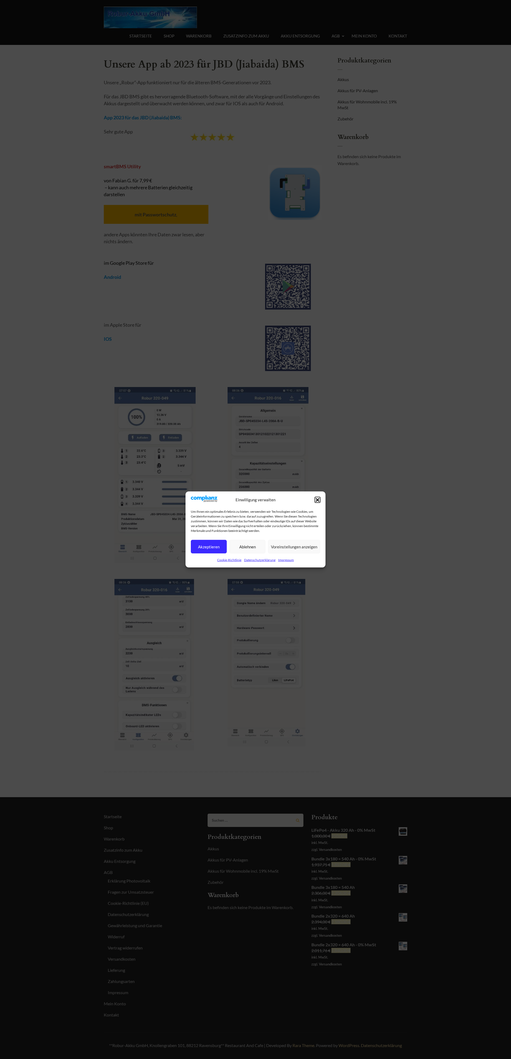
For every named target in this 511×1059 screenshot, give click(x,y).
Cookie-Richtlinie (229, 560)
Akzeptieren (209, 546)
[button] (317, 499)
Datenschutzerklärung (259, 560)
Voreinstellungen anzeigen (294, 546)
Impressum (286, 560)
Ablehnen (247, 546)
